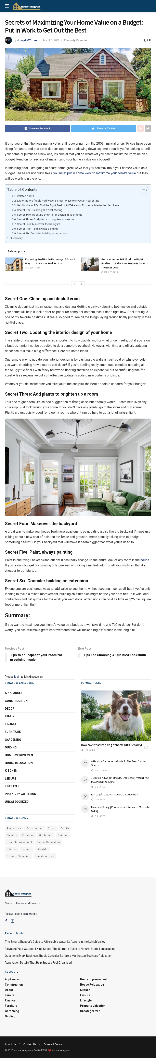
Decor (9, 708)
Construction (16, 700)
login (17, 676)
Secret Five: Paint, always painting (37, 228)
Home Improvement (20, 755)
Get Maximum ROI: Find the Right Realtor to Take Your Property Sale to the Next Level (68, 205)
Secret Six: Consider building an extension (42, 233)
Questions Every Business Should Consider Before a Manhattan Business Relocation (58, 955)
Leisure (10, 778)
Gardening (13, 739)
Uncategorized (17, 801)
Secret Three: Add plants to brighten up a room (45, 219)
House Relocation (19, 763)
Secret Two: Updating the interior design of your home (49, 214)
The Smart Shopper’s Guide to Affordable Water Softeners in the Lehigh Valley (55, 941)
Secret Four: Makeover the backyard (39, 224)
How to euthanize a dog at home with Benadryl (111, 745)
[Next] (82, 284)
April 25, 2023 (110, 272)
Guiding (11, 747)
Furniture (13, 731)
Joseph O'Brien (27, 40)
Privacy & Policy (53, 1044)
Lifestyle (12, 786)
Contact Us (29, 1044)
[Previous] (74, 284)
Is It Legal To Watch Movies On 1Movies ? (114, 794)
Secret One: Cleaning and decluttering (39, 210)
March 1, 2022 (51, 40)
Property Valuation (76, 40)
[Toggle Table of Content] (142, 190)
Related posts (25, 195)
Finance (11, 724)
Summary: (16, 238)
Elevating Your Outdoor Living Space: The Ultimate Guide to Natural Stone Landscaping (60, 948)
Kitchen (11, 770)
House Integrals (23, 1050)
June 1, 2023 (33, 268)
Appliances (14, 693)
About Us (10, 1044)
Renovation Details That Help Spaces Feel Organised (38, 962)
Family (9, 716)
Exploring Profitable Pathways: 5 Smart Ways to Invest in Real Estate (58, 200)
